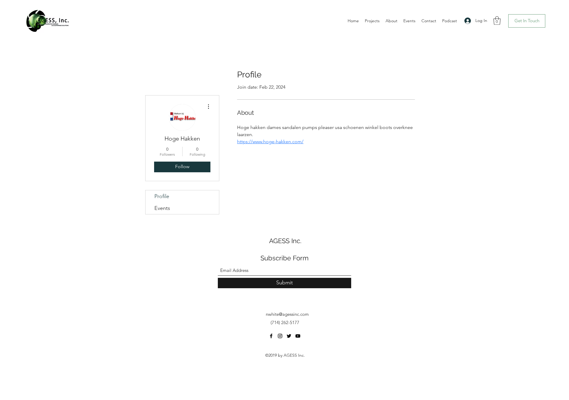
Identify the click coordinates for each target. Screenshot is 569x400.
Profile (161, 196)
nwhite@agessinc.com (287, 314)
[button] (497, 20)
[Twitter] (289, 336)
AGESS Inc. (285, 241)
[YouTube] (298, 336)
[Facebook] (271, 336)
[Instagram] (280, 336)
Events (162, 208)
